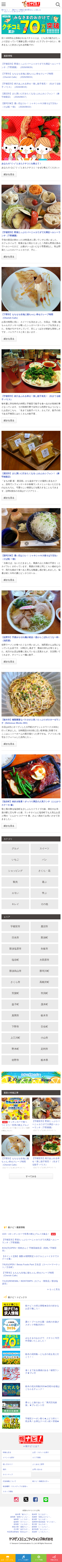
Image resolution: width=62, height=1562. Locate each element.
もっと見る (54, 1289)
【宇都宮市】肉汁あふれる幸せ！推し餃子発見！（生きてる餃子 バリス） (46, 1161)
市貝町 (44, 993)
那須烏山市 (15, 971)
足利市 (44, 1049)
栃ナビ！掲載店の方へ (40, 1481)
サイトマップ (8, 1474)
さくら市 (15, 982)
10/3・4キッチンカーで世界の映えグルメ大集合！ (26, 1234)
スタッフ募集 (8, 1491)
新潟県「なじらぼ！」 (40, 1519)
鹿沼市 (44, 926)
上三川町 (15, 1037)
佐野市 (15, 1060)
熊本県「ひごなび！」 (40, 1514)
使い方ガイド (8, 1464)
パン (44, 859)
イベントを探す (23, 1560)
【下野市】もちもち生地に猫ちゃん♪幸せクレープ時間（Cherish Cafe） (15, 1161)
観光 (15, 882)
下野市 (15, 1026)
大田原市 (44, 959)
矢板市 (44, 948)
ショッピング (15, 870)
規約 (4, 1469)
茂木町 (44, 1004)
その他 (44, 904)
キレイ (15, 904)
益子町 (15, 1004)
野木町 (15, 1049)
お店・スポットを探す (8, 1560)
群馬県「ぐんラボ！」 (22, 1524)
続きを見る (9, 174)
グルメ (15, 848)
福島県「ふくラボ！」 (22, 1519)
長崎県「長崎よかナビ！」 (42, 1517)
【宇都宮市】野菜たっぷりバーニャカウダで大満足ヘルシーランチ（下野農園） (46, 1124)
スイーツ (44, 848)
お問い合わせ (37, 1469)
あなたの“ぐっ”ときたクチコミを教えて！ (22, 163)
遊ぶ (44, 882)
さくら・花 (44, 870)
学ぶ (44, 893)
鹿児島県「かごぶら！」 (41, 1529)
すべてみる (31, 1176)
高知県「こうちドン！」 (41, 1532)
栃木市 (44, 1015)
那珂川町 (44, 971)
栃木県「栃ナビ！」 (22, 1514)
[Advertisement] (31, 1202)
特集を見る (54, 1560)
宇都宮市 (15, 926)
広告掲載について (9, 1481)
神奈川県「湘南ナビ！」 (21, 1527)
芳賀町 (15, 993)
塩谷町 (15, 959)
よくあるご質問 (38, 1464)
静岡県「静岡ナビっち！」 (20, 1517)
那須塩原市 (15, 948)
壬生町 (44, 1026)
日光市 (15, 937)
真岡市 (15, 1015)
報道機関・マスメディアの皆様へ (15, 1486)
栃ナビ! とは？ (32, 1446)
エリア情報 (39, 1560)
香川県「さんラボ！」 (40, 1524)
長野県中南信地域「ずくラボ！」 (44, 1522)
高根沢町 (44, 982)
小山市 (44, 1037)
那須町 (44, 937)
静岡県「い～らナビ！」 (41, 1527)
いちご (15, 859)
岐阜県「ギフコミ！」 (22, 1522)
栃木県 (44, 1060)
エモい (15, 893)
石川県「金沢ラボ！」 (22, 1529)
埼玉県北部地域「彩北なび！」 (18, 1532)
